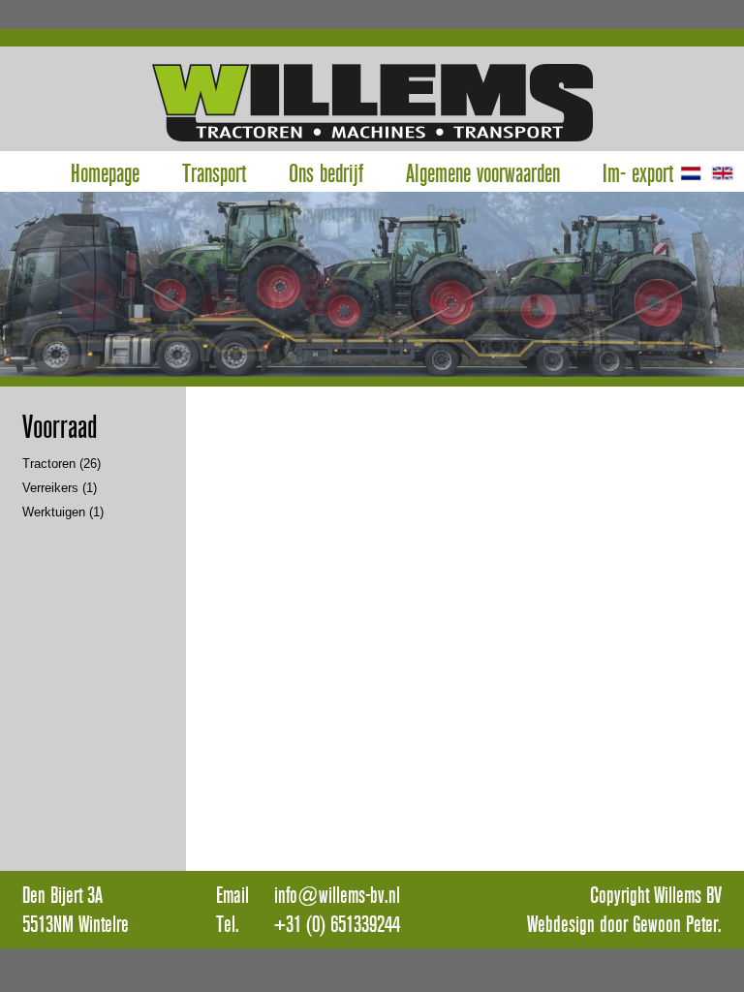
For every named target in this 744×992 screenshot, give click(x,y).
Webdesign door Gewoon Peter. (624, 924)
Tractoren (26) (61, 463)
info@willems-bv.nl (337, 895)
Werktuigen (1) (63, 512)
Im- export (638, 171)
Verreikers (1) (59, 487)
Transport (214, 171)
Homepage (105, 171)
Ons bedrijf (326, 171)
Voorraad (59, 428)
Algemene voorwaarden (483, 171)
